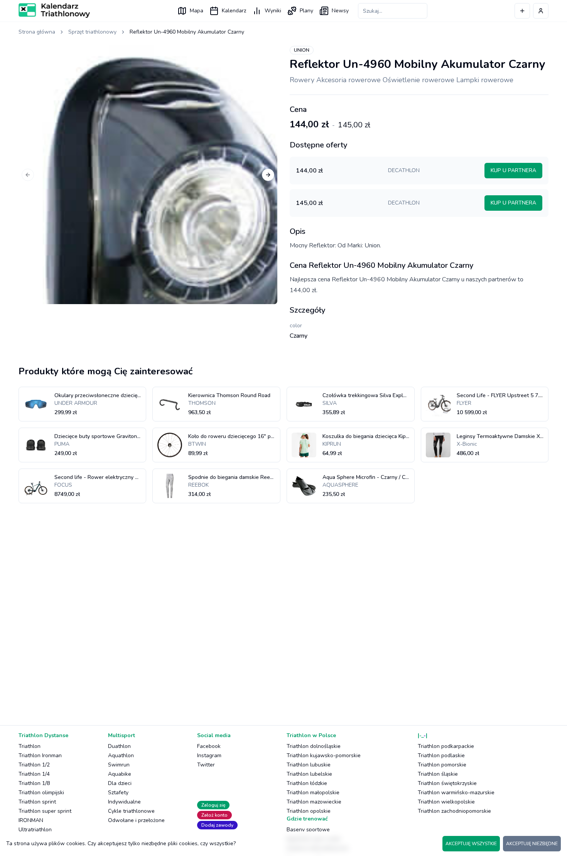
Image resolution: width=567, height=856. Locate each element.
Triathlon (29, 746)
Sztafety (118, 792)
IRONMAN (31, 820)
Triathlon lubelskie (309, 774)
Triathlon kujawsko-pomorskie (324, 755)
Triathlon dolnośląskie (314, 746)
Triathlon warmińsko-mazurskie (456, 792)
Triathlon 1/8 (34, 783)
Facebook (209, 746)
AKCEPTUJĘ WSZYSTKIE (471, 844)
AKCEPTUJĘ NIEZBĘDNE (532, 844)
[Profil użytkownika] (540, 11)
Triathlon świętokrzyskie (447, 783)
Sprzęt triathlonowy (92, 32)
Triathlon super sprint (45, 811)
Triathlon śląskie (438, 774)
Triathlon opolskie (309, 811)
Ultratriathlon (35, 829)
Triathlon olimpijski (41, 792)
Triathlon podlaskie (441, 755)
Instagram (209, 755)
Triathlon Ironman (40, 755)
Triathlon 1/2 (34, 764)
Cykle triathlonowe (131, 811)
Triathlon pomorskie (442, 764)
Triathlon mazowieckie (314, 801)
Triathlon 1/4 (34, 774)
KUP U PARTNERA (513, 170)
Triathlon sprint (37, 801)
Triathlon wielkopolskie (446, 801)
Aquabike (119, 774)
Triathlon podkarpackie (446, 746)
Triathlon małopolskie (313, 792)
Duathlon (119, 746)
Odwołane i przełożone (136, 820)
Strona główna (37, 32)
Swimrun (119, 764)
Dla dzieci (120, 783)
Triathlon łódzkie (307, 783)
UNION (301, 50)
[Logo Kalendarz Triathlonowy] (54, 10)
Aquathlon (121, 755)
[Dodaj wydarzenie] (522, 11)
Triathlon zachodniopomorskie (454, 811)
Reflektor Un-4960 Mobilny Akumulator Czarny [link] (187, 32)
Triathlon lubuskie (309, 764)
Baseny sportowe (308, 829)
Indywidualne (124, 801)
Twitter (206, 764)
